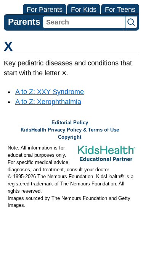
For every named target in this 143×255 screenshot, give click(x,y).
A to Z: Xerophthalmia (48, 102)
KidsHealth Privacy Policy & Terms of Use (70, 130)
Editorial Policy (69, 122)
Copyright (69, 137)
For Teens (120, 9)
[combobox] (84, 22)
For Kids (83, 9)
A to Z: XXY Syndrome (49, 92)
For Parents (45, 9)
